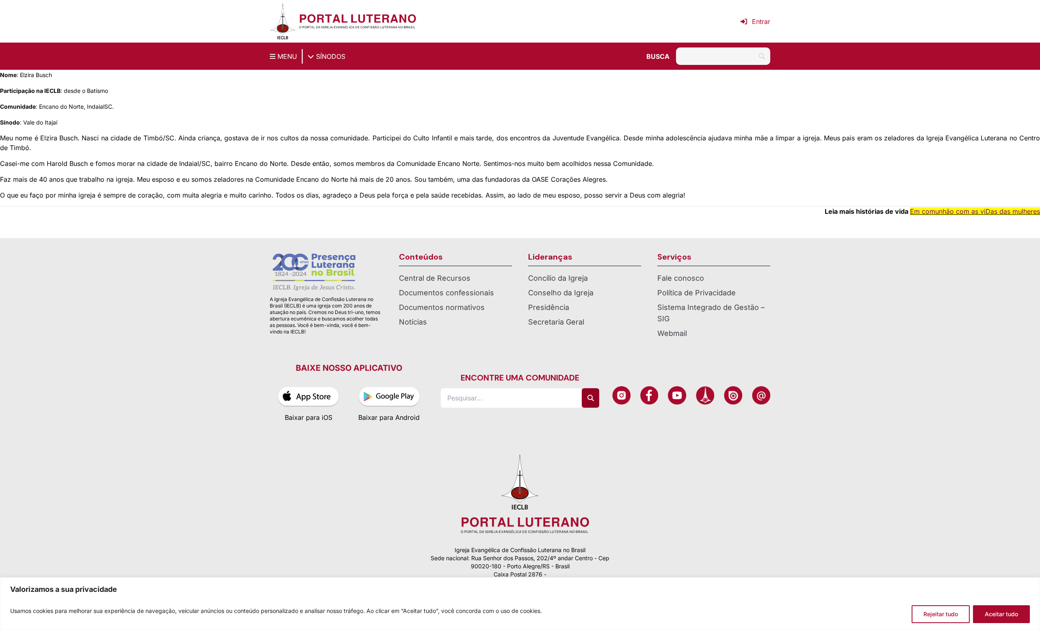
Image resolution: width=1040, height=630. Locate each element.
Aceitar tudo (1001, 614)
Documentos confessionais (446, 292)
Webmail (672, 333)
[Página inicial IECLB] (283, 21)
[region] (520, 603)
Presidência (548, 307)
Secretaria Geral (556, 322)
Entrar (761, 21)
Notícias (413, 322)
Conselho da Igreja (561, 292)
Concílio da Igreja (558, 278)
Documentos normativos (442, 307)
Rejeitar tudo (940, 614)
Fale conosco (680, 278)
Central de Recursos (434, 278)
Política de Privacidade (696, 292)
